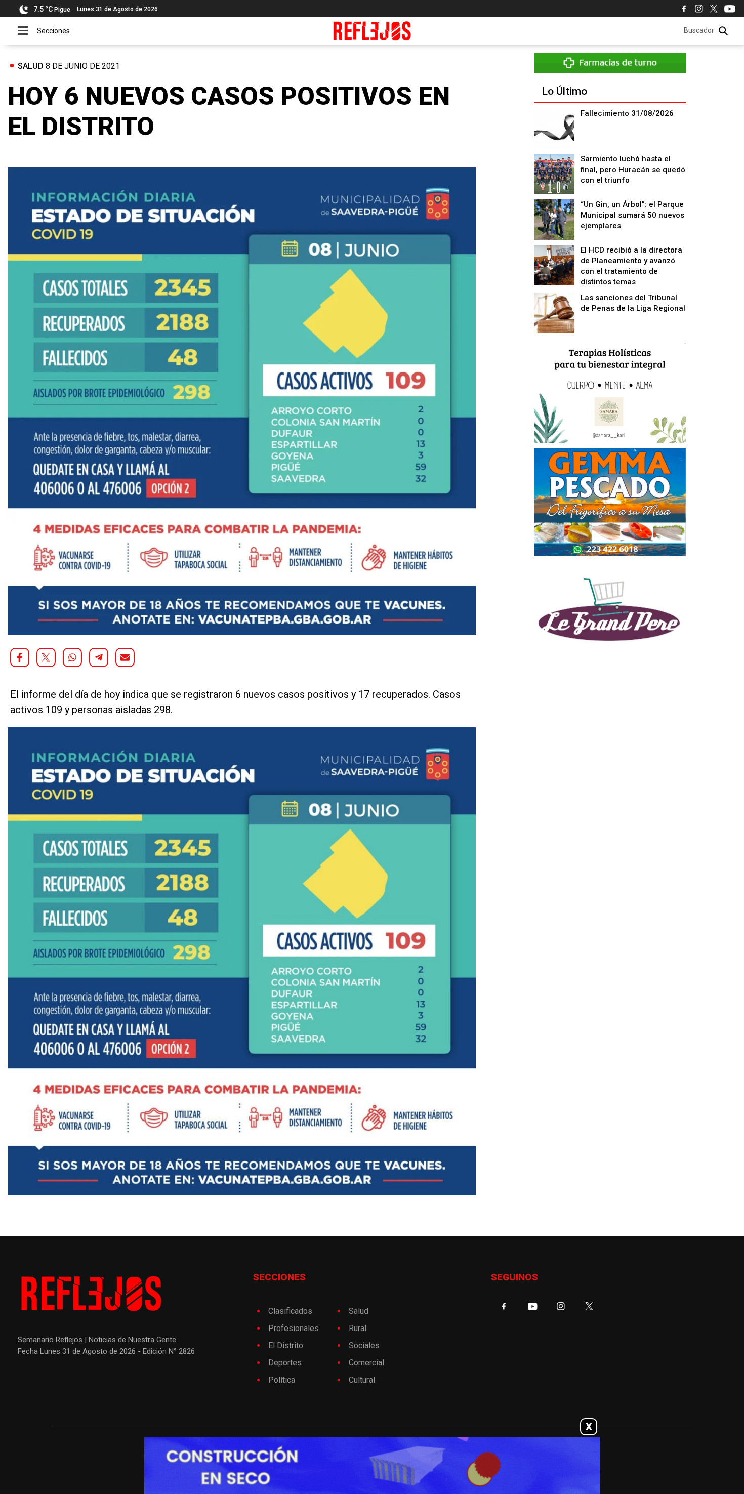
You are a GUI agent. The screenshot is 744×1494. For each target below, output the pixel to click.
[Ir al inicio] (372, 31)
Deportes (285, 1362)
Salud (31, 66)
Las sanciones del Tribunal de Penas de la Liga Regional (633, 303)
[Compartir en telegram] (98, 657)
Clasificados (290, 1311)
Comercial (366, 1362)
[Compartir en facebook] (19, 657)
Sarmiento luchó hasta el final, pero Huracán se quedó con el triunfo (633, 169)
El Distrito (285, 1345)
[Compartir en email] (125, 657)
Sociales (364, 1345)
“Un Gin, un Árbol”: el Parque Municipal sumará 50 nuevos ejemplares (632, 215)
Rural (357, 1328)
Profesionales (293, 1328)
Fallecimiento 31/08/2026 (627, 113)
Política (281, 1380)
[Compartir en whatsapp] (72, 657)
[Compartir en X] (46, 657)
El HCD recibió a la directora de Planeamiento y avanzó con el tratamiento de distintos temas (631, 265)
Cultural (362, 1380)
